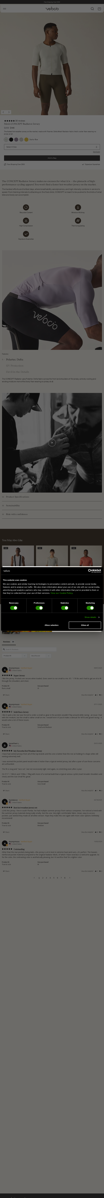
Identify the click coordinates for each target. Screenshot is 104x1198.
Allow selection (51, 625)
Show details (90, 617)
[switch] (39, 608)
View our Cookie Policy (62, 593)
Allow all (85, 625)
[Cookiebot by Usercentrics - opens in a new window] (90, 571)
